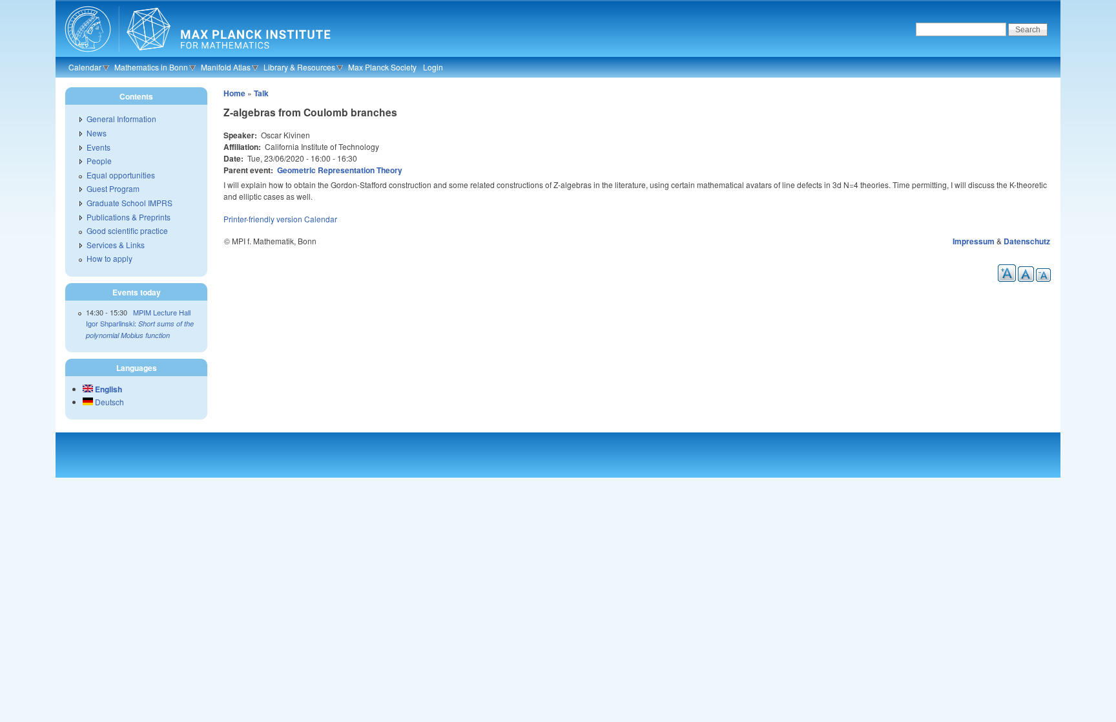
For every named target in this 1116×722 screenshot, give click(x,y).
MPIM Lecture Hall (162, 312)
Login (433, 66)
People (99, 160)
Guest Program (113, 188)
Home (234, 93)
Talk (261, 93)
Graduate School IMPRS (129, 202)
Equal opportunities (121, 174)
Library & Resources (299, 66)
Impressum (974, 241)
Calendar (84, 66)
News (97, 132)
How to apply (109, 258)
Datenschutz (1027, 241)
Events (98, 147)
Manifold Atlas (226, 66)
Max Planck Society (382, 66)
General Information (121, 118)
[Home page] (196, 55)
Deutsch (108, 401)
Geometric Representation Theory (339, 170)
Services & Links (116, 244)
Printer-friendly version (262, 218)
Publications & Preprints (128, 216)
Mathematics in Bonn (151, 66)
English (107, 389)
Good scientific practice (127, 230)
